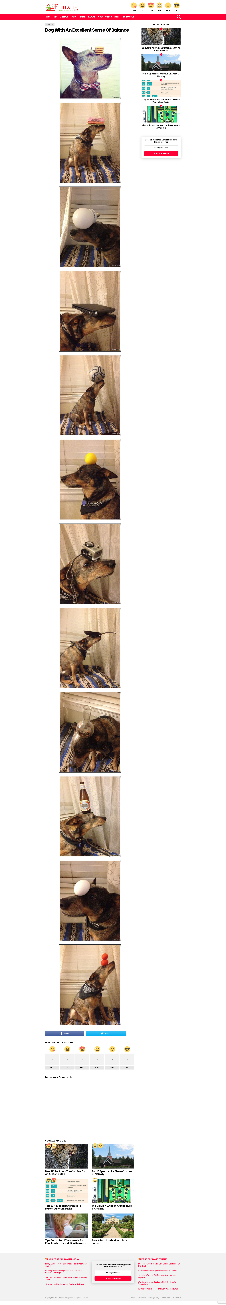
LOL (142, 11)
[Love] (48, 1145)
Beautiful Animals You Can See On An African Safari (65, 1173)
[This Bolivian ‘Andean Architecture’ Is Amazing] (113, 1191)
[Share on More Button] (130, 1033)
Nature (91, 17)
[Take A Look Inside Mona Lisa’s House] (113, 1226)
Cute (133, 11)
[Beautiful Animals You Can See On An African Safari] (66, 1156)
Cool (176, 11)
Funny (73, 17)
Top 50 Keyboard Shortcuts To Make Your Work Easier (63, 1207)
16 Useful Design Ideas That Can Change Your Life (158, 1289)
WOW (100, 17)
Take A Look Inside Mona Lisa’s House (109, 1242)
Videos (108, 17)
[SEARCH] (179, 17)
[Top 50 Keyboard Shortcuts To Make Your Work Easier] (66, 1191)
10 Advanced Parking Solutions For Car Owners (157, 1271)
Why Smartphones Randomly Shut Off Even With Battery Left (158, 1283)
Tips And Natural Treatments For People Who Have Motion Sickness (65, 1242)
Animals (64, 17)
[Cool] (48, 1180)
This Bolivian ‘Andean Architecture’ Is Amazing (112, 1207)
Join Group (141, 1298)
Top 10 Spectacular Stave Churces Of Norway (112, 1173)
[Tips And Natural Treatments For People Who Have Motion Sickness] (66, 1226)
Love (151, 11)
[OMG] (54, 1145)
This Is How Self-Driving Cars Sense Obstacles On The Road (159, 1265)
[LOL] (95, 1145)
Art (56, 17)
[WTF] (100, 1145)
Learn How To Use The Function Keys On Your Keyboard (157, 1276)
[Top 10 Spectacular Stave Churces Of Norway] (113, 1156)
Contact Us (128, 17)
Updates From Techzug (153, 1259)
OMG (159, 11)
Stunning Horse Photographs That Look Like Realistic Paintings (63, 1272)
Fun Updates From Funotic (63, 1259)
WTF (168, 11)
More (116, 17)
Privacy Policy (154, 1298)
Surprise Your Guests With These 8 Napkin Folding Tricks (66, 1278)
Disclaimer (166, 1298)
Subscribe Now (161, 153)
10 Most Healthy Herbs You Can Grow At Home (64, 1284)
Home (48, 17)
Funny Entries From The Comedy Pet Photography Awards (66, 1265)
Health (82, 17)
